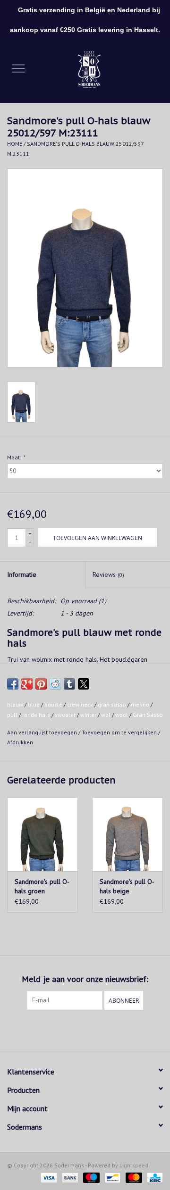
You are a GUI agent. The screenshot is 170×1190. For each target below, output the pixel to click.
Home (14, 143)
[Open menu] (18, 67)
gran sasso (112, 704)
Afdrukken (20, 742)
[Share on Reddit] (55, 684)
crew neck (80, 704)
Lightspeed (133, 1165)
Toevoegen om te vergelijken (120, 732)
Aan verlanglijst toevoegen (42, 732)
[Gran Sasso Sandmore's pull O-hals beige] (127, 834)
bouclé (53, 704)
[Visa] (48, 1177)
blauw (15, 704)
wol (105, 714)
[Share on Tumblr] (69, 684)
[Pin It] (41, 684)
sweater (65, 714)
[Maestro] (90, 1177)
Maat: (16, 457)
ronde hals (36, 714)
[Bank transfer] (69, 1177)
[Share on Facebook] (12, 684)
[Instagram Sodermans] (93, 1029)
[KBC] (153, 1177)
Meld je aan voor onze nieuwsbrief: (85, 979)
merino (140, 704)
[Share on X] (83, 684)
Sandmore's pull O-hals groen (42, 886)
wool (121, 714)
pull (12, 714)
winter (88, 714)
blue (34, 704)
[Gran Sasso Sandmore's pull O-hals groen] (42, 834)
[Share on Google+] (27, 684)
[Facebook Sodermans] (76, 1029)
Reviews (108, 574)
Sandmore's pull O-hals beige (127, 886)
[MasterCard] (133, 1177)
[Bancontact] (111, 1177)
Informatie (21, 574)
